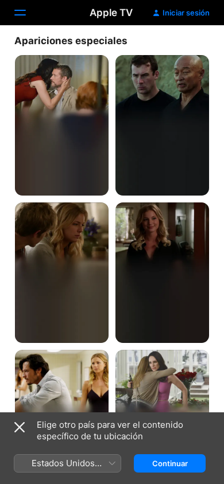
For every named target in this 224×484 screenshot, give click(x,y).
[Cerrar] (19, 427)
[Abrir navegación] (27, 12)
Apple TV (111, 12)
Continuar (170, 463)
